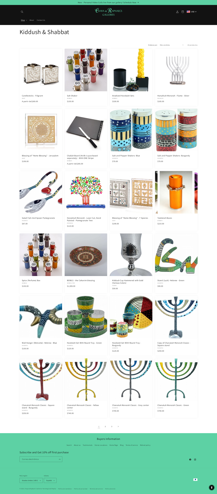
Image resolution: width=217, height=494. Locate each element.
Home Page (114, 445)
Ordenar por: (153, 45)
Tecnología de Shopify (49, 488)
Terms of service (132, 445)
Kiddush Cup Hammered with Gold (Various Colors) (127, 281)
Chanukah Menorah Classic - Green (173, 405)
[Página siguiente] (118, 426)
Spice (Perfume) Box (31, 280)
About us (77, 445)
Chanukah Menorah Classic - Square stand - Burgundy (38, 406)
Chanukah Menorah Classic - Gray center (130, 405)
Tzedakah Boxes (164, 218)
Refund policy (145, 445)
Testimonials (87, 445)
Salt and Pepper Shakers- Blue (126, 155)
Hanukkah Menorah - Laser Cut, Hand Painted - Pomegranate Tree (84, 219)
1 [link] (98, 426)
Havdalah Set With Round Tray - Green (84, 343)
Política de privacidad (80, 489)
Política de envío (110, 489)
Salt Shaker (72, 95)
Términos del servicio (96, 489)
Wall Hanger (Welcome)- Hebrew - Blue (39, 343)
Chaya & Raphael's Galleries (33, 488)
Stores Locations (101, 445)
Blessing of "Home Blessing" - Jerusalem (40, 155)
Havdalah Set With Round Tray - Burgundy (126, 344)
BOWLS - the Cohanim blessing (81, 280)
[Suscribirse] (59, 459)
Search (69, 445)
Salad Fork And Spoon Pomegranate (38, 218)
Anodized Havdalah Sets (123, 95)
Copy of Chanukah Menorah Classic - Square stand (173, 344)
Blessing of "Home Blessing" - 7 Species (130, 218)
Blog (122, 445)
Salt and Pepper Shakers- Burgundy (173, 155)
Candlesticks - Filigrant (32, 95)
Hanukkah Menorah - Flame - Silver (173, 95)
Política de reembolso (65, 489)
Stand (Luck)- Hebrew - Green (170, 280)
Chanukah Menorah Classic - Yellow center (83, 406)
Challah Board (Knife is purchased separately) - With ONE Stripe (82, 156)
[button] (22, 11)
